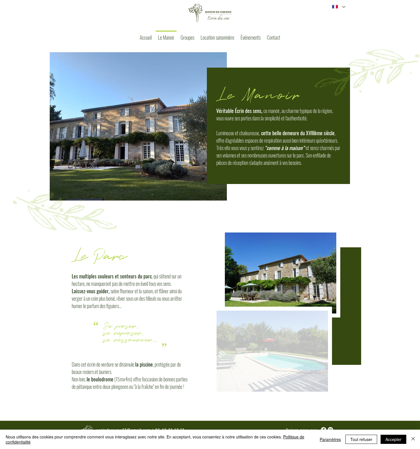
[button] (280, 272)
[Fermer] (413, 439)
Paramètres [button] (330, 439)
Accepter (393, 439)
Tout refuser (361, 439)
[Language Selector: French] (338, 6)
